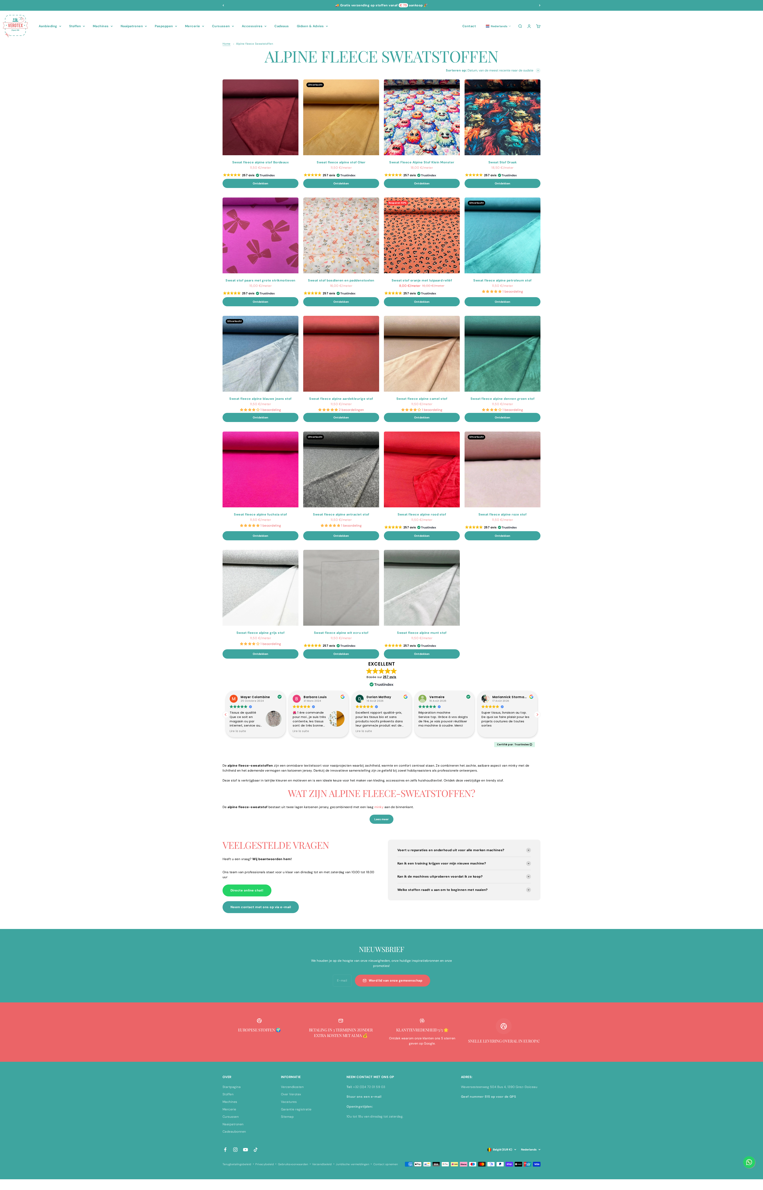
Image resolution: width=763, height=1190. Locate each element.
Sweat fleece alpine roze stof (502, 514)
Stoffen (75, 26)
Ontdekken (260, 183)
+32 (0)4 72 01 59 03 (369, 1087)
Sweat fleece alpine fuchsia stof (260, 514)
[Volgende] (539, 5)
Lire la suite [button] (238, 731)
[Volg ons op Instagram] (235, 1149)
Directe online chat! (246, 890)
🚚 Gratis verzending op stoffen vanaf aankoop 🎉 (381, 5)
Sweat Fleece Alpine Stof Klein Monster (421, 162)
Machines (101, 26)
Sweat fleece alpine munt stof (422, 633)
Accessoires (252, 26)
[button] (498, 26)
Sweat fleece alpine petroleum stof (502, 280)
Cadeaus (281, 26)
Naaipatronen (132, 26)
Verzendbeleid (322, 1164)
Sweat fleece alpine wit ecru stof (341, 633)
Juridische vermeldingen (352, 1164)
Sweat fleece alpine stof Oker (341, 162)
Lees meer (381, 819)
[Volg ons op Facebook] (225, 1149)
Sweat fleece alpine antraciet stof (341, 514)
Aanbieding (48, 26)
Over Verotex (291, 1094)
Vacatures (289, 1102)
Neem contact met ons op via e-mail (260, 907)
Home (226, 43)
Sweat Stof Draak (502, 162)
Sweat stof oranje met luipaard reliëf (422, 280)
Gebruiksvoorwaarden (293, 1164)
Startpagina (232, 1087)
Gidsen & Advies (310, 26)
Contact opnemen (385, 1164)
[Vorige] (223, 5)
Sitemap (287, 1117)
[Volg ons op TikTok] (255, 1149)
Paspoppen (164, 26)
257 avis (389, 677)
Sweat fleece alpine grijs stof (260, 633)
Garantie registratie (296, 1109)
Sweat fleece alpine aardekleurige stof (341, 399)
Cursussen (221, 26)
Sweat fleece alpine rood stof (422, 514)
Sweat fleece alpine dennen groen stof (503, 399)
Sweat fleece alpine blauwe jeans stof (260, 399)
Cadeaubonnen (234, 1131)
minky (378, 807)
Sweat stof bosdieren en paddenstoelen (341, 280)
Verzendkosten (292, 1087)
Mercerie (192, 26)
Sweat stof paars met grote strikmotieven (260, 280)
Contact (469, 26)
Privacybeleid (264, 1164)
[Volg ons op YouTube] (245, 1149)
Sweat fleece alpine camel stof (421, 399)
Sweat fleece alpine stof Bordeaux (260, 162)
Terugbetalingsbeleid (237, 1164)
